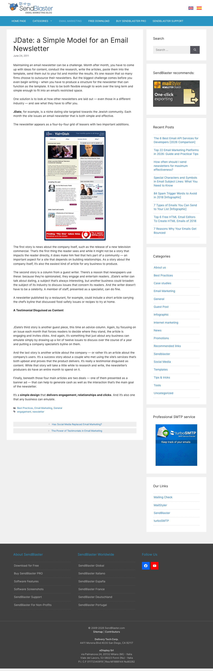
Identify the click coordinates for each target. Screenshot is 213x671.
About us (160, 267)
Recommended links (167, 346)
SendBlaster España (91, 581)
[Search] (195, 50)
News (157, 330)
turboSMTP (161, 520)
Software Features (26, 581)
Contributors (112, 631)
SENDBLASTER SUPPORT (168, 21)
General (58, 408)
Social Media (162, 361)
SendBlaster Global (91, 565)
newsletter (38, 411)
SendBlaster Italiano (91, 573)
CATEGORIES (40, 21)
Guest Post (161, 306)
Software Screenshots (29, 589)
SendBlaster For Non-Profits (33, 605)
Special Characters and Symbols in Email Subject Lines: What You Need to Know (176, 181)
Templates (161, 369)
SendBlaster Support (28, 597)
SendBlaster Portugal (92, 605)
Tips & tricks (162, 377)
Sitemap (98, 631)
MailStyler (160, 505)
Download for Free (26, 565)
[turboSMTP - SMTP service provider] (176, 464)
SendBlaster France (91, 589)
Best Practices (25, 408)
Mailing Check (163, 497)
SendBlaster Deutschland (95, 597)
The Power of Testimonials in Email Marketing (76, 430)
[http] (146, 566)
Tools (157, 385)
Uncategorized (163, 393)
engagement (24, 411)
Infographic (161, 314)
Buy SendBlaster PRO (28, 573)
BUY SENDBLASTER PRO (131, 21)
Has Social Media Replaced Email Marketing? (77, 424)
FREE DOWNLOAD (98, 21)
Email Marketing (43, 408)
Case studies (162, 283)
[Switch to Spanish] (199, 8)
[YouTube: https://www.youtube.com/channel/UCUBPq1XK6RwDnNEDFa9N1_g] (154, 566)
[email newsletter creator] (176, 105)
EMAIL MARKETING (70, 21)
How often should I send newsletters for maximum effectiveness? (171, 165)
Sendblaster (162, 354)
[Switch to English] (191, 8)
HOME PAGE (19, 21)
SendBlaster (162, 513)
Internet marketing (166, 322)
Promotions (161, 338)
